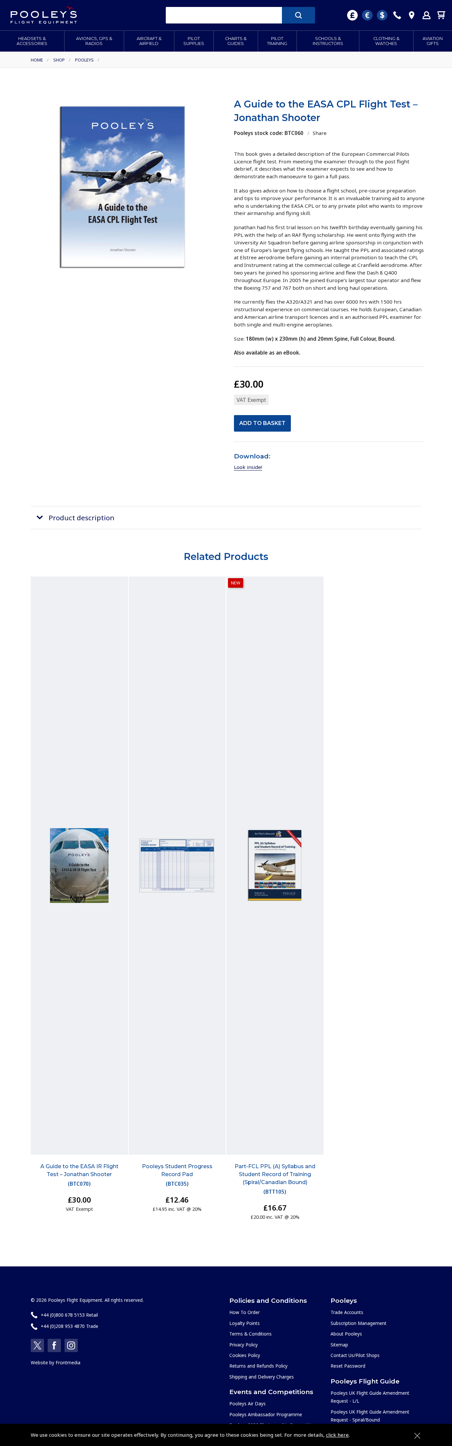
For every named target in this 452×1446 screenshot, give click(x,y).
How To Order (244, 1312)
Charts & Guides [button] (236, 41)
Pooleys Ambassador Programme (265, 1414)
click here (337, 1434)
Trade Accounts (347, 1312)
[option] (123, 187)
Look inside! (248, 467)
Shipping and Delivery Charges (261, 1377)
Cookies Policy (244, 1355)
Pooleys (84, 60)
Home (37, 60)
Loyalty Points (244, 1323)
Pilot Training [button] (277, 41)
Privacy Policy (243, 1344)
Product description (81, 517)
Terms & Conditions (250, 1334)
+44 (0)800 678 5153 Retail (69, 1315)
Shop (59, 60)
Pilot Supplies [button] (193, 41)
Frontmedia (68, 1362)
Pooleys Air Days (247, 1403)
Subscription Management (358, 1323)
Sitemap (339, 1344)
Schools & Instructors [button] (328, 41)
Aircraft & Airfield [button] (149, 41)
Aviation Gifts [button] (433, 41)
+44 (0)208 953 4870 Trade (69, 1326)
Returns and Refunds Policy (258, 1366)
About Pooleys (346, 1334)
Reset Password (348, 1366)
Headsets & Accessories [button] (32, 41)
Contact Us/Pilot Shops (355, 1355)
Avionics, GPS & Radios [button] (94, 41)
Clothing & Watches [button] (386, 41)
